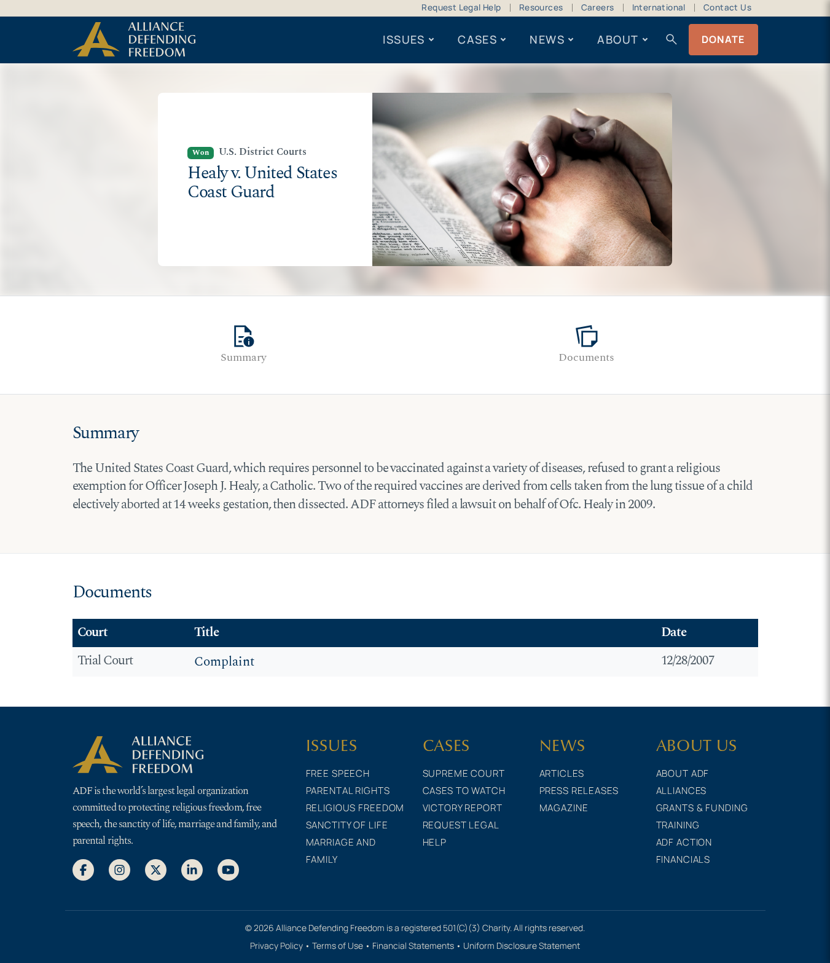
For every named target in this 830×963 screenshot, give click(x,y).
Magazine (564, 807)
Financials (683, 859)
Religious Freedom (355, 807)
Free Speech (338, 773)
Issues (404, 39)
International (659, 7)
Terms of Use (337, 945)
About (617, 39)
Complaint (224, 662)
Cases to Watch (464, 790)
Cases (477, 39)
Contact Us (727, 7)
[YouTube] (228, 869)
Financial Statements (413, 945)
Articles (561, 773)
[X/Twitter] (155, 869)
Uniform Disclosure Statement (521, 945)
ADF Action (684, 842)
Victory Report (463, 807)
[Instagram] (119, 869)
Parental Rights (348, 790)
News (547, 39)
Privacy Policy (276, 945)
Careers (597, 7)
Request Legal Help (461, 7)
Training (678, 825)
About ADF (683, 773)
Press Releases (579, 790)
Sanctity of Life (347, 825)
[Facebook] (83, 869)
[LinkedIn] (192, 869)
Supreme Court (464, 773)
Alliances (681, 790)
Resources (541, 7)
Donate (723, 39)
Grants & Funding (702, 807)
